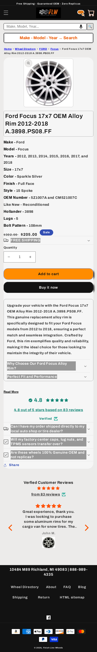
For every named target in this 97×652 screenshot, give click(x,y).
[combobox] (45, 26)
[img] (48, 488)
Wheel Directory (25, 587)
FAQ (67, 587)
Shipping (20, 597)
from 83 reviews (45, 494)
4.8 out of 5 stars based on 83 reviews (48, 410)
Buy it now (48, 287)
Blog (82, 587)
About (51, 587)
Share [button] (14, 465)
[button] (6, 13)
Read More (11, 392)
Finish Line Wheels (53, 648)
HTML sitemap (72, 597)
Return (44, 597)
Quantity (10, 247)
